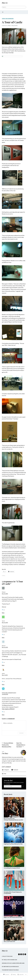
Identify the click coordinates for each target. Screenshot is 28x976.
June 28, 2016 (5, 694)
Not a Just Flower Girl (9, 941)
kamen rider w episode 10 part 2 (9, 692)
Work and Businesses (8, 18)
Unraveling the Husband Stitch (12, 868)
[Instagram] (21, 954)
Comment (21, 733)
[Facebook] (23, 954)
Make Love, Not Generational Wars (13, 917)
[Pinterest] (19, 954)
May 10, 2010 (5, 593)
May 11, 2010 (5, 675)
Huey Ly (5, 3)
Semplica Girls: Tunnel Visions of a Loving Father (13, 892)
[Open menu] (3, 12)
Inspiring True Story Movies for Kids (13, 844)
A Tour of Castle (12, 22)
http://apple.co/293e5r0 (8, 709)
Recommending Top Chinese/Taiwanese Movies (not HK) (13, 819)
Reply (3, 612)
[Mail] (25, 954)
